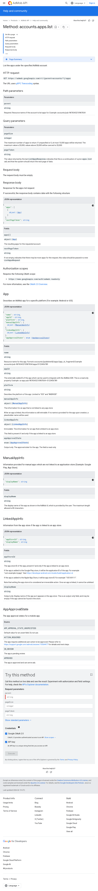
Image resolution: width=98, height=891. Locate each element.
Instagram (39, 811)
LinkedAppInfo (22, 332)
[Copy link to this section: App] (11, 294)
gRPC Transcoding (24, 83)
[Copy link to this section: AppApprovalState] (30, 609)
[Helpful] (89, 20)
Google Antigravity (73, 819)
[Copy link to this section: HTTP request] (21, 73)
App (19, 212)
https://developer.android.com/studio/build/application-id (50, 573)
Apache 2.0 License (38, 783)
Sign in (92, 3)
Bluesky (38, 807)
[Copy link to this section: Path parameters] (25, 91)
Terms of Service (10, 811)
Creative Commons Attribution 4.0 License (72, 780)
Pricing (6, 807)
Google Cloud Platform (12, 860)
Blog (36, 803)
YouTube (38, 823)
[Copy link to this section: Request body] (21, 170)
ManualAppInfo (22, 325)
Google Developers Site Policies (72, 783)
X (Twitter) (39, 819)
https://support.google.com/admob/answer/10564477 (26, 644)
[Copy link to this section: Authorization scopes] (30, 268)
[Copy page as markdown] (63, 27)
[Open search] (66, 3)
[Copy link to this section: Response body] (23, 182)
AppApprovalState (40, 338)
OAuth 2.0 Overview (38, 284)
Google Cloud (71, 823)
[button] (49, 59)
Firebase (69, 811)
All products (8, 868)
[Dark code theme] (93, 205)
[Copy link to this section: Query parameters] (27, 121)
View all (69, 831)
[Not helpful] (93, 20)
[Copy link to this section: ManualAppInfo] (26, 458)
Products (14, 20)
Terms (5, 879)
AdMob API (20, 3)
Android (69, 803)
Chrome (69, 807)
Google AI (7, 864)
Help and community (15, 11)
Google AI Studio (73, 815)
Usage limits (8, 803)
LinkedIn (38, 815)
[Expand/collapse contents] (17, 34)
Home (5, 20)
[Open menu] (4, 3)
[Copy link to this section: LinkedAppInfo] (25, 519)
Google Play (71, 827)
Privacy (14, 879)
